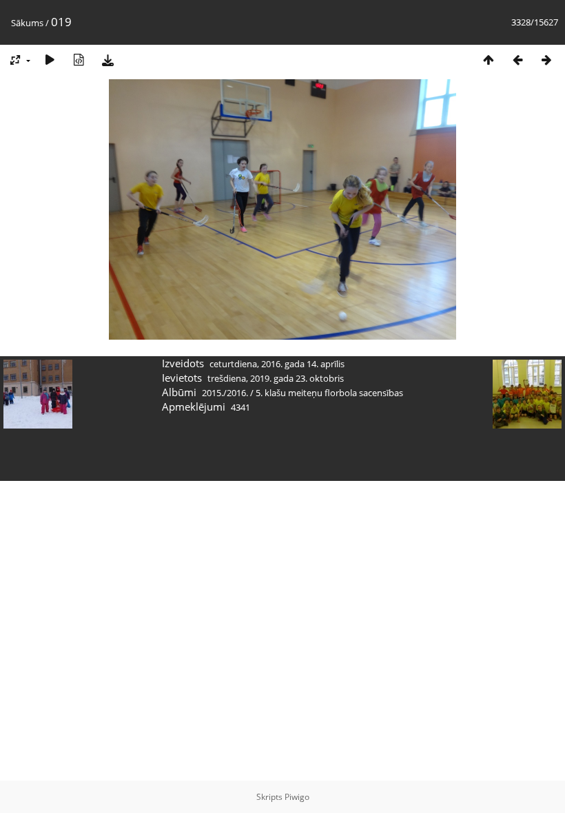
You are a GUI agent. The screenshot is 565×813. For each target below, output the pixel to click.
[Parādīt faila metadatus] (78, 60)
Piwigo (297, 797)
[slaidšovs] (49, 60)
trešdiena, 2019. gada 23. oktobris (275, 378)
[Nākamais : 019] (546, 60)
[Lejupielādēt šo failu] (107, 60)
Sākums (27, 23)
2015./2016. (225, 393)
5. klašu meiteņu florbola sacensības (329, 393)
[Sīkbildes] (488, 60)
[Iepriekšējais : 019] (517, 60)
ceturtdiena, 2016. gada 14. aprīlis (277, 364)
